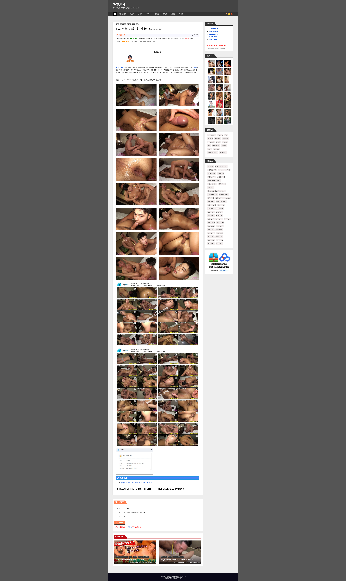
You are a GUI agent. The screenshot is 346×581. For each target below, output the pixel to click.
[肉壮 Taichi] (227, 120)
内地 (118, 24)
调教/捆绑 (216, 149)
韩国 (137, 24)
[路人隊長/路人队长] (219, 120)
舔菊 (219, 229)
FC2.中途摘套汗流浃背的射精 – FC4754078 (130, 560)
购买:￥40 (122, 35)
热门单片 (129, 24)
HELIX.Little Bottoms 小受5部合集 (171, 489)
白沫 (211, 208)
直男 (173, 14)
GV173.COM (213, 31)
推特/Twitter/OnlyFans (122, 556)
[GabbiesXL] (219, 112)
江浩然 (194, 67)
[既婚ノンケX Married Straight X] (211, 88)
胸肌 (136, 41)
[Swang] (227, 63)
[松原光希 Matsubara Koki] (227, 71)
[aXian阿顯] (227, 112)
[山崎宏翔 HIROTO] (211, 63)
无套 (192, 38)
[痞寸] (219, 88)
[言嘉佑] (211, 80)
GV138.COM (213, 34)
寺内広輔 (224, 142)
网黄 (133, 24)
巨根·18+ (170, 38)
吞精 (211, 187)
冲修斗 (210, 149)
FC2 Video (120, 67)
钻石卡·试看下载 (145, 556)
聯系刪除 (179, 578)
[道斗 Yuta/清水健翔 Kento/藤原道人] (219, 96)
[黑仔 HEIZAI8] (211, 96)
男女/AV (224, 145)
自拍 (220, 226)
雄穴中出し (223, 152)
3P (210, 166)
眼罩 (211, 215)
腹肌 (140, 41)
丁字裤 (211, 173)
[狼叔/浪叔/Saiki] (211, 71)
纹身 (219, 219)
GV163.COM (213, 29)
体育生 (221, 177)
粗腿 (211, 219)
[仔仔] (211, 120)
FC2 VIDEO (134, 38)
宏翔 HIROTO (212, 135)
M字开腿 (154, 38)
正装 (221, 205)
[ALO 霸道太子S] (227, 88)
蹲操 (145, 41)
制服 (121, 24)
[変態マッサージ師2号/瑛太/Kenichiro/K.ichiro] (227, 80)
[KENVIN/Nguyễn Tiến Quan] (219, 63)
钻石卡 (129, 527)
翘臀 (227, 219)
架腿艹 (120, 41)
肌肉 (132, 41)
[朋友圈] (226, 14)
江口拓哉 (126, 41)
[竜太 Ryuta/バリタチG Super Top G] (219, 80)
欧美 (157, 14)
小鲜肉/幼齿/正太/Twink (216, 191)
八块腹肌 (220, 135)
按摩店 (218, 142)
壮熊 (164, 38)
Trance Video (224, 170)
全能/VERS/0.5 (214, 180)
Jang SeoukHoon (145, 38)
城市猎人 (217, 138)
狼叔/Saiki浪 (215, 145)
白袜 (211, 212)
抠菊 (182, 38)
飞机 (183, 556)
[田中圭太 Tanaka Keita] (227, 96)
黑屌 (220, 240)
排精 (227, 198)
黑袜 (209, 145)
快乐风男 (210, 138)
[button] (232, 14)
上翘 (220, 173)
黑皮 (211, 243)
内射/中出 (212, 184)
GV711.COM (213, 37)
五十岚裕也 (211, 142)
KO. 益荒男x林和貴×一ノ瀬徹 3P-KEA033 (135, 489)
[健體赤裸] (211, 104)
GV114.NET (213, 39)
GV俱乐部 (119, 4)
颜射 (149, 41)
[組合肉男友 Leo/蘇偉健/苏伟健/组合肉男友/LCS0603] (219, 71)
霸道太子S (225, 138)
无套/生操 (221, 201)
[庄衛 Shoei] (219, 104)
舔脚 (211, 229)
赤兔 (226, 135)
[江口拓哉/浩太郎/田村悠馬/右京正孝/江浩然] (130, 57)
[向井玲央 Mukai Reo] (211, 112)
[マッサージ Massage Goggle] (227, 104)
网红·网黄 (123, 14)
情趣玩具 (177, 38)
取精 (165, 14)
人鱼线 (211, 177)
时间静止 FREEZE (213, 152)
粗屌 (219, 215)
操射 (211, 201)
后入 (160, 38)
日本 (149, 14)
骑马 (154, 41)
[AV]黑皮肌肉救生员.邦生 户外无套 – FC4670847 (177, 560)
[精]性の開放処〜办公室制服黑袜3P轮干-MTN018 (137, 483)
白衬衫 (219, 208)
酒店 (211, 236)
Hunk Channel (221, 166)
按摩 (132, 14)
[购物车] (229, 14)
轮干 (220, 233)
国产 (141, 14)
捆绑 (219, 198)
